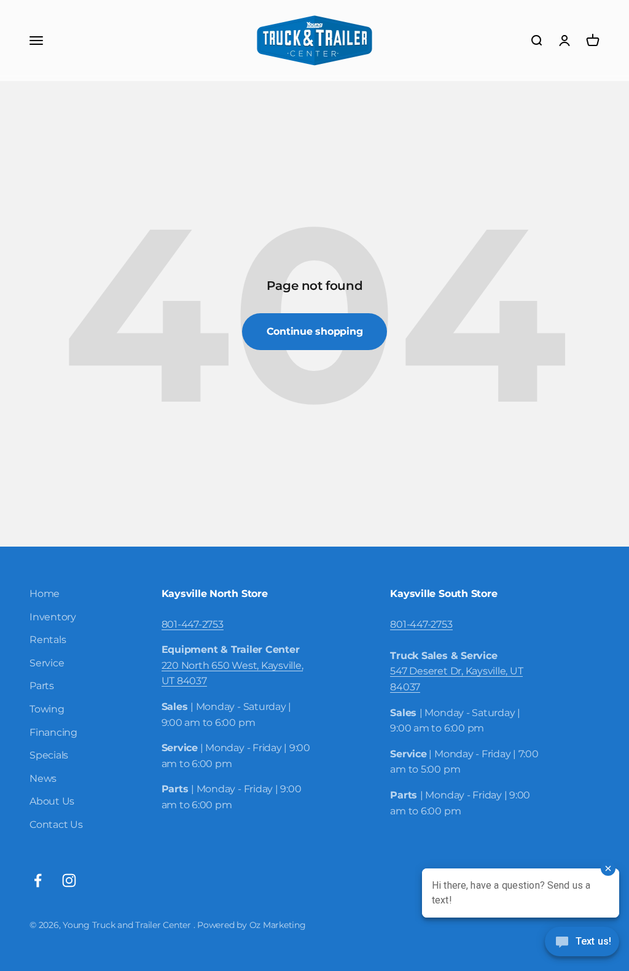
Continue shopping (315, 331)
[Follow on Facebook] (37, 880)
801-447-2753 (193, 624)
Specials (48, 755)
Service (46, 663)
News (43, 778)
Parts (41, 686)
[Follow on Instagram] (69, 880)
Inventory (52, 617)
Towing (46, 709)
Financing (53, 732)
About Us (51, 801)
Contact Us (56, 824)
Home (44, 593)
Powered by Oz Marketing (251, 924)
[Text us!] (582, 942)
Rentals (47, 639)
